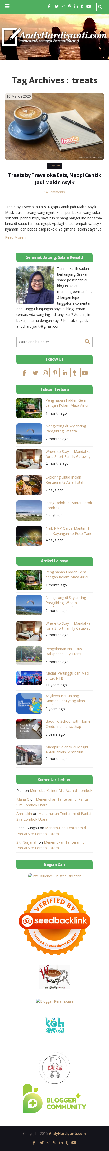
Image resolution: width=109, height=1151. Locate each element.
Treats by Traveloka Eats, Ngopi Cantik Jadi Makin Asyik (54, 179)
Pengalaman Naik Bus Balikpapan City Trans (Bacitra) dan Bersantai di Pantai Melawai (66, 652)
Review (55, 166)
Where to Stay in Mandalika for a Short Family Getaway (68, 454)
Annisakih (24, 813)
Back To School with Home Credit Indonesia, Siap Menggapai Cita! (68, 724)
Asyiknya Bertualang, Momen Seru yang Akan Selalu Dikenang (65, 699)
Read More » (15, 237)
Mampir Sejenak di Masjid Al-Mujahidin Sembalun (67, 749)
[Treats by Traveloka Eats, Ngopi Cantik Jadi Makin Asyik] (54, 125)
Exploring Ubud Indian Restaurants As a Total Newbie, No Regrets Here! (67, 480)
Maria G (22, 799)
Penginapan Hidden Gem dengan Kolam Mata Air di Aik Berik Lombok (67, 403)
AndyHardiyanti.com (67, 1133)
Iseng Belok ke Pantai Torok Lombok (69, 505)
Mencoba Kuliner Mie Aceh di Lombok (61, 790)
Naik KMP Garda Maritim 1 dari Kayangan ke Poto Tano (69, 531)
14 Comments (54, 192)
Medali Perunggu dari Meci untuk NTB (67, 676)
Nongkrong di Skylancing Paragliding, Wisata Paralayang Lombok (66, 429)
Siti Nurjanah (27, 842)
